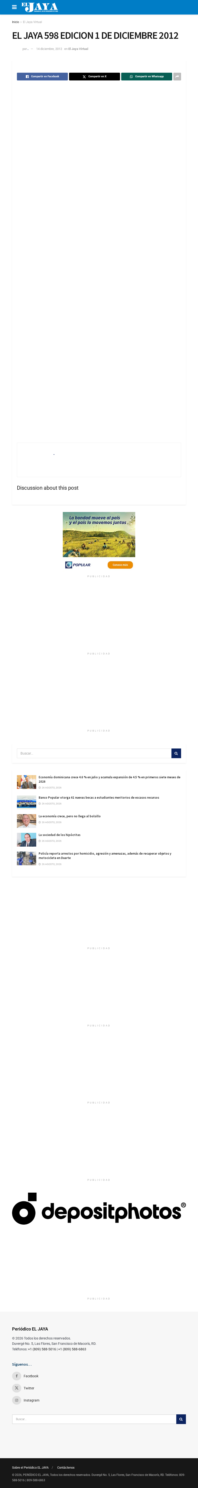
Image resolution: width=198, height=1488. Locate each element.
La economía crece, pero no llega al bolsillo (70, 816)
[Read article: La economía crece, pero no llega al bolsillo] (26, 821)
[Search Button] (176, 753)
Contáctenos (66, 1467)
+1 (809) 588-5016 (42, 1349)
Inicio (15, 22)
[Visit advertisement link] (99, 542)
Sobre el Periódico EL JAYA (30, 1467)
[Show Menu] (14, 7)
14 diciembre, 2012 (49, 49)
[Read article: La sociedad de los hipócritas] (26, 840)
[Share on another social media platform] (177, 76)
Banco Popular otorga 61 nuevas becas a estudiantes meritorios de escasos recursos (99, 797)
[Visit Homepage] (39, 7)
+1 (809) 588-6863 (72, 1349)
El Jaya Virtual (32, 22)
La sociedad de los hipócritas (59, 835)
